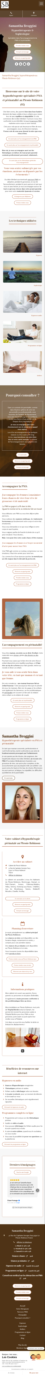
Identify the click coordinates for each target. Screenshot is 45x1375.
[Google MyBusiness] (20, 64)
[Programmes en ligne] (25, 1271)
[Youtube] (24, 64)
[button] (7, 1190)
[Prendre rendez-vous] (27, 1256)
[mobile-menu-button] (41, 3)
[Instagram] (28, 64)
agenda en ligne (15, 954)
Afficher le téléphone (15, 875)
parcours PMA (33, 179)
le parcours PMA (36, 121)
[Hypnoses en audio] (23, 1266)
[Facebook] (16, 64)
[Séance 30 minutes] (28, 1261)
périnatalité (8, 693)
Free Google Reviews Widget (23, 1207)
